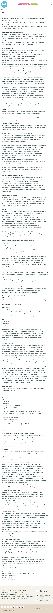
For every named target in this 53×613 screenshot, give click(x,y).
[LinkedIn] (14, 607)
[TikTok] (8, 607)
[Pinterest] (20, 607)
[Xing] (17, 607)
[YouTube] (23, 607)
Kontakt (34, 4)
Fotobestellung (24, 4)
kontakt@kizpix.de (44, 600)
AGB (37, 608)
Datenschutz (42, 608)
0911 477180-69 (43, 591)
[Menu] (51, 4)
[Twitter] (11, 607)
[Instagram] (2, 607)
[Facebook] (5, 607)
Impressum (49, 608)
